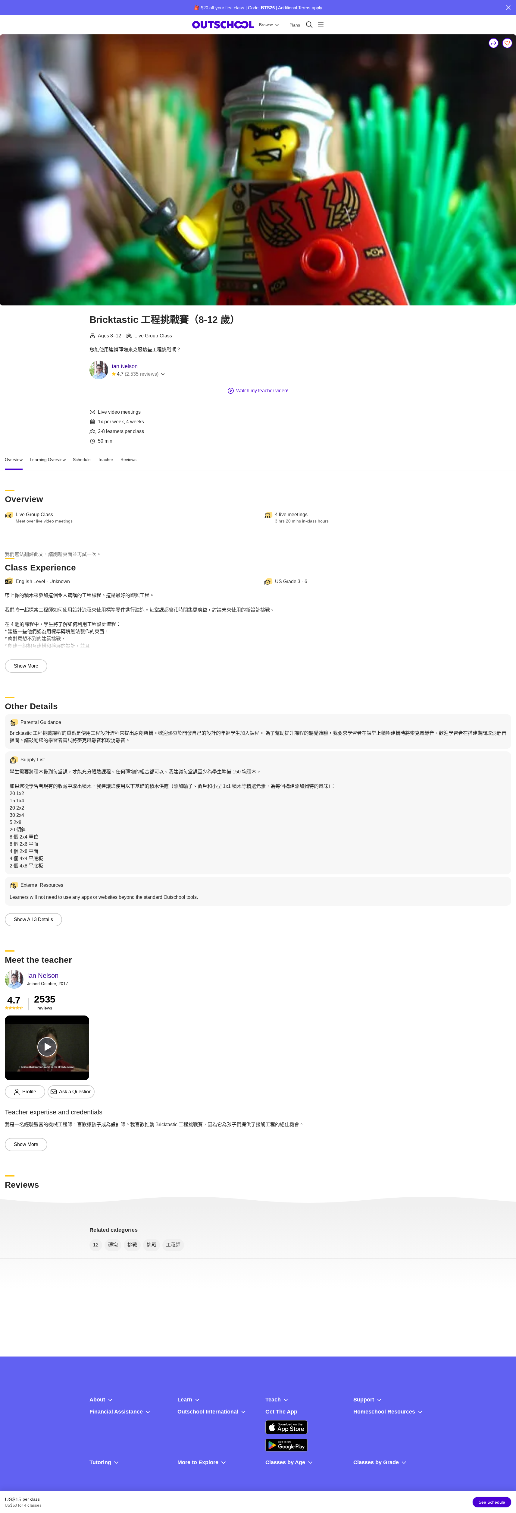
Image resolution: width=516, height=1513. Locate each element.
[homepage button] (223, 25)
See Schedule (492, 1502)
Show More (26, 665)
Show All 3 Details (33, 919)
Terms (304, 7)
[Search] (309, 24)
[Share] (494, 43)
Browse (266, 24)
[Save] (507, 43)
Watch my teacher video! (262, 390)
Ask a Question (75, 1091)
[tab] (14, 459)
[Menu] (320, 24)
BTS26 (268, 7)
